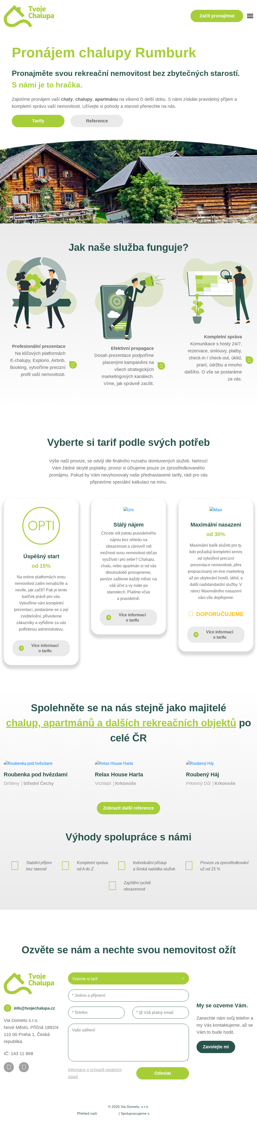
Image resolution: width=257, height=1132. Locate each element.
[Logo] (29, 16)
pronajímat (217, 15)
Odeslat (162, 1073)
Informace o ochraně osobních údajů (95, 1073)
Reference (97, 120)
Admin (72, 1122)
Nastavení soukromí (99, 1122)
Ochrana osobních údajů (143, 1122)
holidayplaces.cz (165, 1113)
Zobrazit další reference (128, 808)
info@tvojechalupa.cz (34, 1008)
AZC (187, 1122)
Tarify (38, 120)
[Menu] (250, 16)
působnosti (108, 1113)
